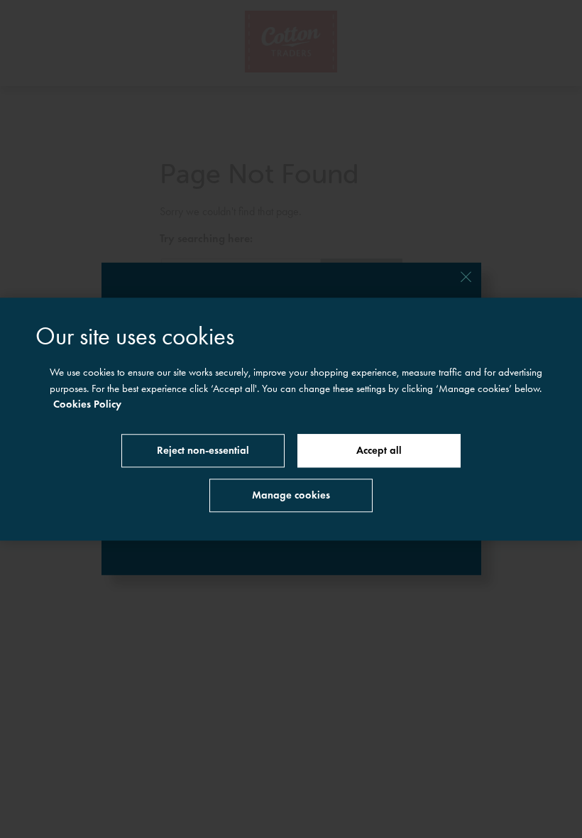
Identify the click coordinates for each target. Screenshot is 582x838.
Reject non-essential (203, 450)
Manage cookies (291, 495)
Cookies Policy (87, 404)
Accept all (379, 450)
